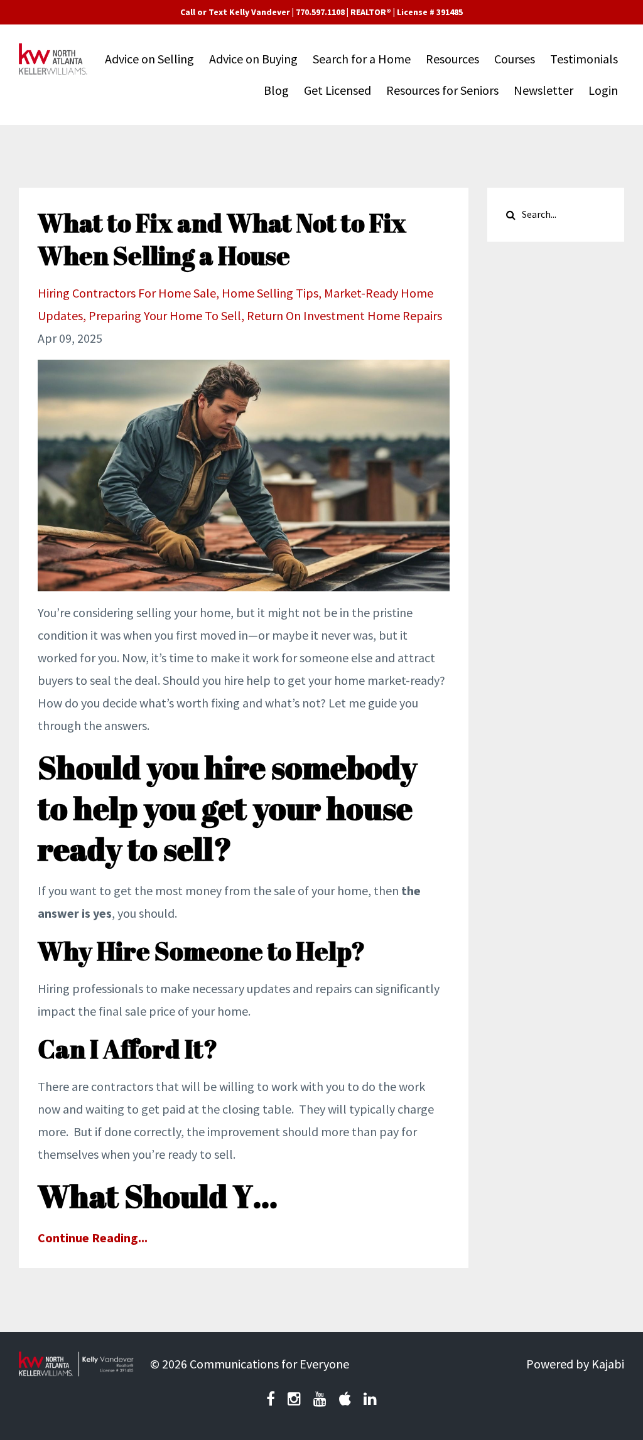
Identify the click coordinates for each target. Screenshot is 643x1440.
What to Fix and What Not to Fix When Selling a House (222, 239)
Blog (276, 90)
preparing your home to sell (165, 315)
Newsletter (543, 90)
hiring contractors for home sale (127, 293)
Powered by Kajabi (575, 1364)
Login (603, 90)
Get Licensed (337, 90)
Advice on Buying (253, 59)
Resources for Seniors (442, 90)
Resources (452, 59)
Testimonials (584, 59)
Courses (514, 59)
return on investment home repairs (344, 315)
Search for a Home (362, 59)
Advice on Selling (149, 59)
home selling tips (270, 293)
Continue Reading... (93, 1237)
